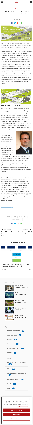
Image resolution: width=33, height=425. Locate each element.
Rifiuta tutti (16, 414)
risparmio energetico (15, 348)
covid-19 (12, 339)
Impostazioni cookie (16, 419)
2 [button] (12, 274)
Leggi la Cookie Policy (23, 406)
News (15, 6)
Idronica (11, 384)
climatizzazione (14, 335)
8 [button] (22, 274)
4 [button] (15, 274)
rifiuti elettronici (17, 219)
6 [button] (19, 274)
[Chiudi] (29, 399)
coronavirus (13, 344)
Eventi (11, 388)
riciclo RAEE (23, 217)
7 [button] (20, 274)
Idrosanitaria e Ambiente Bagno (16, 374)
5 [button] (17, 274)
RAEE (15, 217)
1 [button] (11, 274)
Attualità (21, 6)
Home (10, 6)
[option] (16, 259)
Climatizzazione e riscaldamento (16, 363)
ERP (9, 217)
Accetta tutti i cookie (16, 410)
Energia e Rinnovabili (15, 379)
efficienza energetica (16, 331)
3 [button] (14, 274)
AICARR (11, 353)
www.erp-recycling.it (7, 207)
